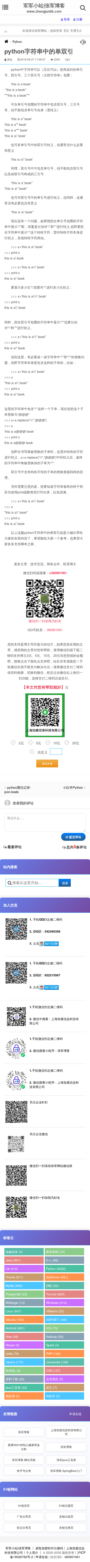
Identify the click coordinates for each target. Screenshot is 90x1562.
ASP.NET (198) (56, 1319)
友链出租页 (66, 1516)
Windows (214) (56, 1302)
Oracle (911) (14, 1277)
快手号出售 (24, 1471)
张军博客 (23, 1432)
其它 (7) (51, 1387)
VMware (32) (55, 1311)
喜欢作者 (47, 763)
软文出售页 (24, 1527)
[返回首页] (6, 41)
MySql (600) (14, 1285)
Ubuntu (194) (15, 1319)
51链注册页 (66, 1505)
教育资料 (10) (55, 1251)
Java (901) (13, 1260)
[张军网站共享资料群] (49, 943)
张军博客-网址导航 (24, 1460)
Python (17, 41)
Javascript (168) (57, 1362)
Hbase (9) (12, 1345)
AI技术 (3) (53, 1396)
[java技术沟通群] (49, 987)
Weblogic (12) (15, 1302)
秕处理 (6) (13, 1396)
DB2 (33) (52, 1285)
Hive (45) (12, 1336)
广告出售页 (24, 1516)
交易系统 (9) (54, 1379)
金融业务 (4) (14, 1251)
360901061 (72, 1557)
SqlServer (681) (57, 1277)
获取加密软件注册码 (49, 1548)
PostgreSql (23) (16, 1294)
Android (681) (15, 1328)
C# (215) (12, 1268)
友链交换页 (66, 1527)
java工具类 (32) (16, 1387)
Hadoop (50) (55, 1336)
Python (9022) (56, 1268)
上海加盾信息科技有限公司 (66, 1432)
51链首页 (24, 1505)
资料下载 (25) (15, 1379)
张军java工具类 (66, 1460)
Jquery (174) (14, 1362)
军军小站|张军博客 (18, 1548)
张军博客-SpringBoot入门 (66, 1471)
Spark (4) (52, 1345)
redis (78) (12, 1353)
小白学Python (73, 787)
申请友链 (75, 1414)
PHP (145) (53, 1353)
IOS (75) (52, 1328)
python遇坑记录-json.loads (17, 789)
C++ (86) (52, 1260)
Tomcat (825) (55, 1294)
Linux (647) (13, 1311)
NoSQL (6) (13, 1370)
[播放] (83, 42)
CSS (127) (53, 1370)
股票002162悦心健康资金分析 (24, 1447)
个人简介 (32, 1552)
